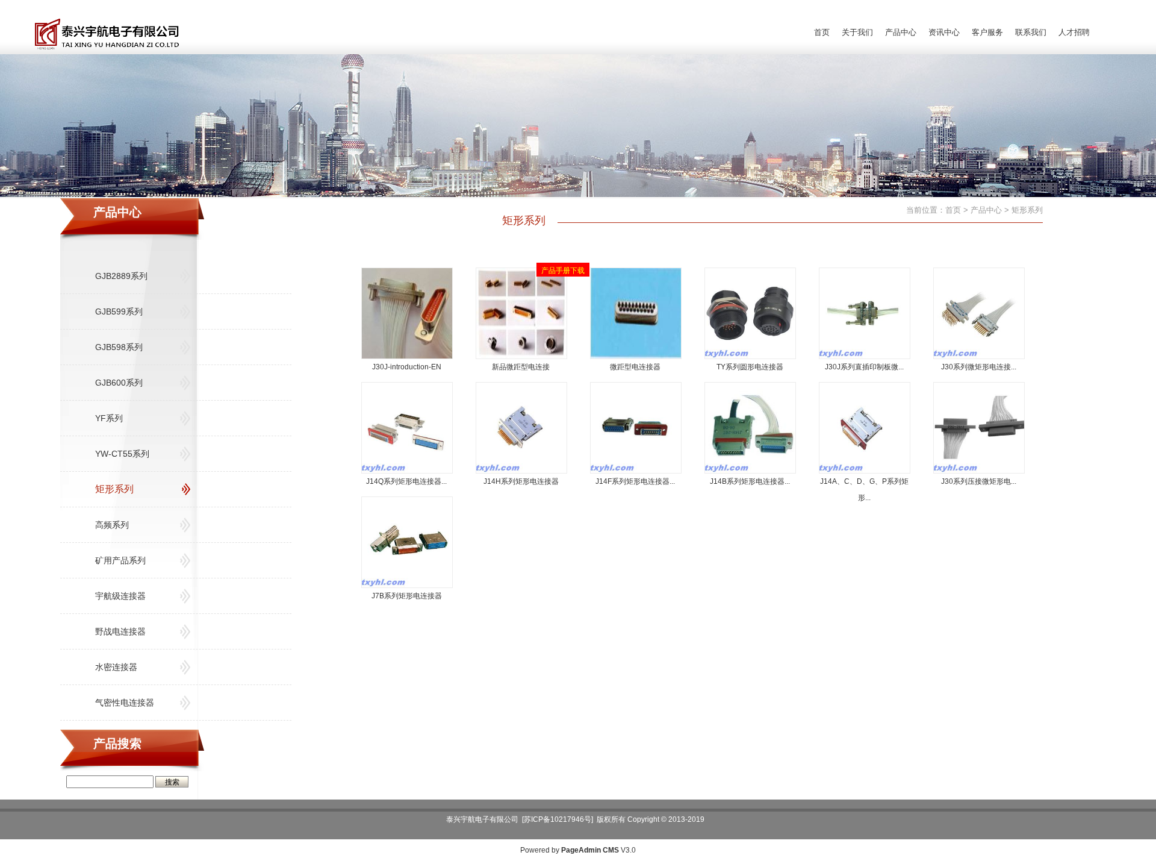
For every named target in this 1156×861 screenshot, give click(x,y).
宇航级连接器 (120, 596)
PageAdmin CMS (590, 850)
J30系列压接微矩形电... (978, 481)
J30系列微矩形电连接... (978, 367)
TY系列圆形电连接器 (749, 367)
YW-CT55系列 (122, 454)
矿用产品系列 (120, 560)
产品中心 (900, 32)
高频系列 (112, 525)
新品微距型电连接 (521, 367)
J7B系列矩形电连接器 (406, 596)
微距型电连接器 (635, 367)
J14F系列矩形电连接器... (635, 481)
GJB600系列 (119, 382)
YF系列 (109, 418)
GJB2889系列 (121, 276)
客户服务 (987, 32)
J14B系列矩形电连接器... (750, 481)
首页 (822, 32)
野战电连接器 (120, 631)
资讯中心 (944, 32)
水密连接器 (116, 667)
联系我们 (1030, 32)
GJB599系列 (119, 311)
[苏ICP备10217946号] (557, 819)
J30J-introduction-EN (406, 367)
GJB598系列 (119, 347)
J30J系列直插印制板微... (864, 367)
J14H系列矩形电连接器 (521, 481)
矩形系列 (114, 489)
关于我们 (857, 32)
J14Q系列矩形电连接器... (406, 481)
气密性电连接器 (124, 702)
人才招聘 (1074, 32)
